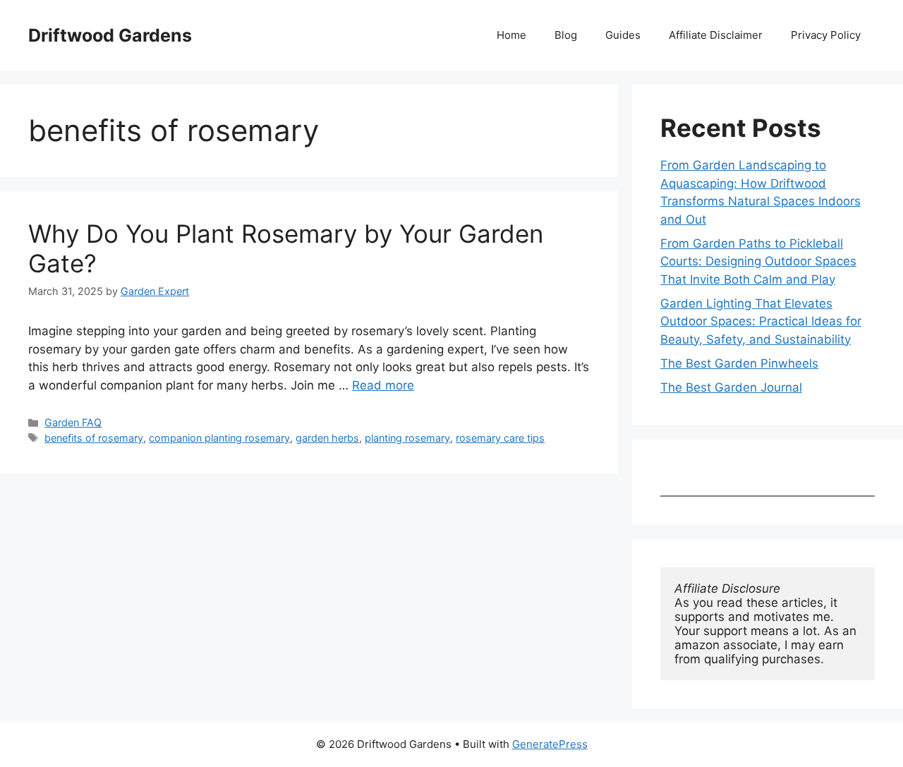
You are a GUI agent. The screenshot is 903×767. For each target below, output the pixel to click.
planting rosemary (407, 438)
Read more (383, 385)
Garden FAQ (73, 422)
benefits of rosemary (93, 438)
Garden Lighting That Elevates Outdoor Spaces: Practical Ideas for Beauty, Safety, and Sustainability (760, 321)
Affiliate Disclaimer (716, 35)
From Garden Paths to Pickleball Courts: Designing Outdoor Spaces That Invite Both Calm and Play (758, 261)
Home (511, 35)
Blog (565, 35)
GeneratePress (550, 744)
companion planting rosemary (219, 438)
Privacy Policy (826, 35)
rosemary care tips (500, 438)
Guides (623, 35)
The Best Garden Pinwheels (739, 363)
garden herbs (327, 438)
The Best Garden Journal (731, 387)
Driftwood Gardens (110, 35)
